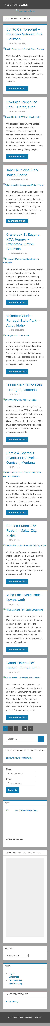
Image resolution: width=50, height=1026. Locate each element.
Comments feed (15, 980)
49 (25, 728)
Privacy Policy (12, 1001)
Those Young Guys (15, 4)
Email (8, 779)
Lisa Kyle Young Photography (19, 758)
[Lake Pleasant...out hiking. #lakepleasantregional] (25, 909)
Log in (11, 973)
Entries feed (14, 977)
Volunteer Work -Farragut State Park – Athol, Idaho (22, 320)
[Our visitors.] (25, 863)
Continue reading (16, 89)
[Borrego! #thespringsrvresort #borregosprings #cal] (25, 897)
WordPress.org (15, 984)
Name (8, 769)
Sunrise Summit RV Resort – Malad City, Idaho (21, 530)
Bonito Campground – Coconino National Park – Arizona (24, 34)
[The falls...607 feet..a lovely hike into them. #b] (25, 873)
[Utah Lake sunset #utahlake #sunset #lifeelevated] (25, 886)
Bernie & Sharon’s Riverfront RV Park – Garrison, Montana (22, 457)
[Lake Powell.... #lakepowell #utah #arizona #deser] (25, 920)
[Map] (25, 822)
